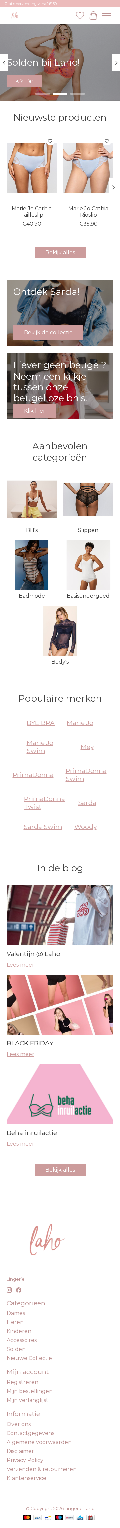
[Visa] (37, 1518)
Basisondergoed (88, 596)
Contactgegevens (30, 1433)
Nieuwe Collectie (29, 1358)
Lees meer (20, 965)
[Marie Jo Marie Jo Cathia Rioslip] (88, 168)
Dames (16, 1313)
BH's (32, 530)
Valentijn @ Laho (33, 954)
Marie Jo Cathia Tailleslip (32, 211)
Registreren (22, 1382)
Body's (60, 662)
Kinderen (19, 1331)
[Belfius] (69, 1518)
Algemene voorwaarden (39, 1442)
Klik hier (24, 81)
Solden (16, 1349)
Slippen (88, 530)
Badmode (32, 596)
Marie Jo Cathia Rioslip (88, 211)
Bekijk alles (60, 252)
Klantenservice (26, 1478)
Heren (15, 1322)
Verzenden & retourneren (42, 1469)
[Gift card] (90, 1518)
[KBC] (80, 1518)
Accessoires (22, 1340)
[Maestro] (59, 1518)
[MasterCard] (27, 1518)
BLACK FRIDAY (30, 1043)
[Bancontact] (48, 1518)
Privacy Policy (25, 1460)
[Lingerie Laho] (15, 15)
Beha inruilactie (32, 1133)
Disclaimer (20, 1451)
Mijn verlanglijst (27, 1400)
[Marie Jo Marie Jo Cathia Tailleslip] (32, 168)
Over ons (19, 1424)
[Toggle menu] (106, 15)
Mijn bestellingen (30, 1391)
